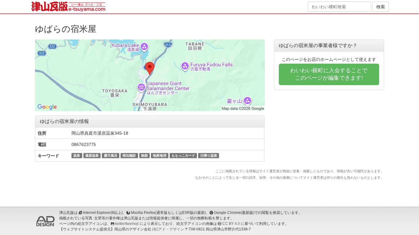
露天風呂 (110, 155)
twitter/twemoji (127, 224)
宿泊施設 (129, 155)
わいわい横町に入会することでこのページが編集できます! (328, 74)
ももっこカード (183, 155)
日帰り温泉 (208, 155)
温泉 (76, 155)
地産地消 (159, 155)
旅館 (144, 155)
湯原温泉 (92, 155)
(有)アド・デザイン (168, 229)
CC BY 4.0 (231, 224)
